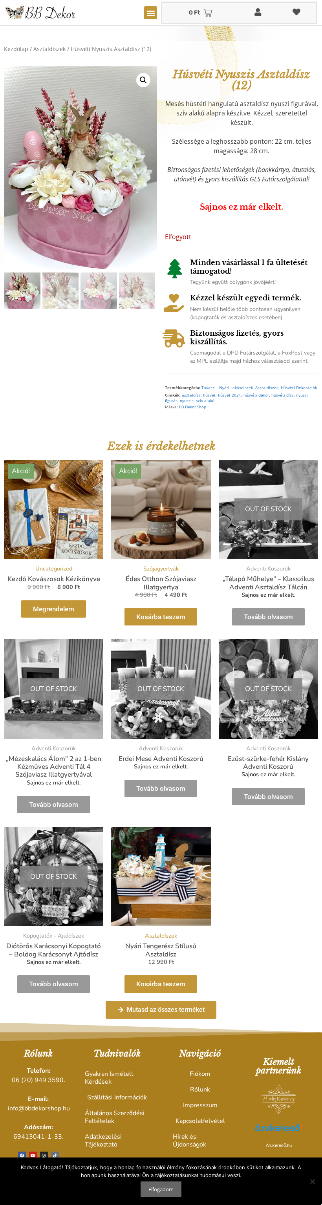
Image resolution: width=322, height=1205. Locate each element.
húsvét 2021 (229, 395)
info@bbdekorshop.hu (39, 1108)
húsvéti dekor (256, 395)
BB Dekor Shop (192, 407)
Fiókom (200, 1074)
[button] (150, 12)
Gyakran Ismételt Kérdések (109, 1078)
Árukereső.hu (279, 1145)
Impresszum (200, 1105)
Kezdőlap (16, 49)
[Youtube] (33, 1155)
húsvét (209, 395)
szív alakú (205, 400)
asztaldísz (191, 395)
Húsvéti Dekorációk (299, 387)
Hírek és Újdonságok (189, 1140)
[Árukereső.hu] (278, 1132)
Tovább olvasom (268, 617)
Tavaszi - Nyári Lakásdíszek (227, 387)
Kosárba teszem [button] (160, 617)
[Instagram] (44, 1155)
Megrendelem (53, 609)
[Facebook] (22, 1155)
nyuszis (187, 400)
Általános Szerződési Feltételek (115, 1117)
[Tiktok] (55, 1155)
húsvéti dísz (282, 395)
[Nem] (312, 1181)
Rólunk (200, 1089)
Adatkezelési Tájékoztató (103, 1140)
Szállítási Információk (117, 1097)
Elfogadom (161, 1189)
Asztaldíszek (49, 49)
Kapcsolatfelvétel (200, 1121)
